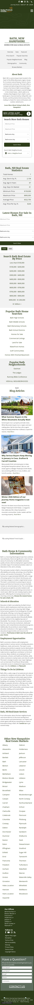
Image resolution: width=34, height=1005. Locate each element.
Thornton (22, 861)
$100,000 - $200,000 (17, 267)
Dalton (5, 828)
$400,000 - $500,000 (17, 279)
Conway (5, 823)
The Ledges (17, 373)
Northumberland (25, 803)
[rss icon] (15, 932)
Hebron (22, 745)
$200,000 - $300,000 (17, 271)
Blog (25, 59)
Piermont (22, 815)
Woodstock (23, 894)
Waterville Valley (25, 877)
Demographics (12, 63)
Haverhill (5, 898)
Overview (10, 52)
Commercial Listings (17, 338)
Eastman (17, 368)
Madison (22, 786)
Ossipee (22, 811)
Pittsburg (22, 819)
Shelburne (23, 836)
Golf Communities (17, 351)
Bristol (4, 786)
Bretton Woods (8, 778)
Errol (4, 856)
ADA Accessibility (10, 942)
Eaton (4, 844)
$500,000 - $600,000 (17, 283)
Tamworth (23, 856)
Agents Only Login (10, 935)
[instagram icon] (12, 932)
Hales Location (8, 885)
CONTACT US (17, 986)
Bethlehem (6, 774)
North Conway (24, 799)
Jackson (22, 753)
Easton (5, 840)
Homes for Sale (17, 334)
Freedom (5, 865)
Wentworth (23, 881)
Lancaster (22, 761)
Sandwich (22, 832)
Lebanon (22, 766)
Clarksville (6, 811)
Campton (6, 795)
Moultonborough (25, 795)
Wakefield (23, 869)
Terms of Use (9, 940)
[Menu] (32, 11)
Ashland (5, 753)
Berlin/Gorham (9, 912)
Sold (10, 248)
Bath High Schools (17, 318)
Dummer (5, 836)
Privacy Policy (9, 947)
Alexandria (6, 749)
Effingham (6, 848)
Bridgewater (7, 782)
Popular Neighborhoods (14, 59)
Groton (5, 877)
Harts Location (8, 894)
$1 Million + (17, 304)
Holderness (23, 749)
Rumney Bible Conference (17, 377)
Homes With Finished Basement (17, 355)
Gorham (5, 869)
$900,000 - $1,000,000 (17, 300)
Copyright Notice (10, 952)
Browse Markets (17, 67)
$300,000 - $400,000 (17, 275)
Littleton (13, 666)
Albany (5, 745)
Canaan (5, 799)
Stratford (22, 848)
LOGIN (31, 5)
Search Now (17, 145)
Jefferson (22, 757)
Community (22, 63)
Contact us (22, 723)
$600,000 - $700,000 (17, 287)
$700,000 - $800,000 (17, 292)
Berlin (4, 770)
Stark (21, 840)
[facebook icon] (6, 932)
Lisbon (21, 774)
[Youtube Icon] (22, 2)
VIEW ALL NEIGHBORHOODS (17, 381)
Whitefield (23, 885)
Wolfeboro (23, 889)
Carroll (5, 803)
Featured (24, 52)
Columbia (6, 819)
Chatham (5, 807)
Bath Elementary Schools (17, 326)
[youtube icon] (9, 932)
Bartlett (5, 757)
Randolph (22, 828)
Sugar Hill (22, 852)
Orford (21, 807)
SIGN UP (23, 5)
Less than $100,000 (17, 263)
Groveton (6, 881)
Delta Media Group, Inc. (12, 1001)
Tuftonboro (23, 865)
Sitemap (7, 945)
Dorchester (6, 832)
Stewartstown (24, 844)
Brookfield (6, 790)
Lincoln (22, 770)
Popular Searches (22, 56)
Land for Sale (17, 342)
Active (4, 248)
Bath (4, 761)
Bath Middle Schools (17, 322)
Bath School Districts (17, 330)
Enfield (5, 852)
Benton (5, 766)
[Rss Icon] (27, 2)
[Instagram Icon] (25, 2)
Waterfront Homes (17, 347)
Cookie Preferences (7, 1003)
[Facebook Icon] (19, 2)
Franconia (6, 861)
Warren (22, 873)
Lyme (21, 782)
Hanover (5, 889)
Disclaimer (8, 938)
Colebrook (6, 815)
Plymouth (22, 823)
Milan (21, 790)
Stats (17, 52)
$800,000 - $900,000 (17, 296)
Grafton (5, 873)
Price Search (10, 56)
